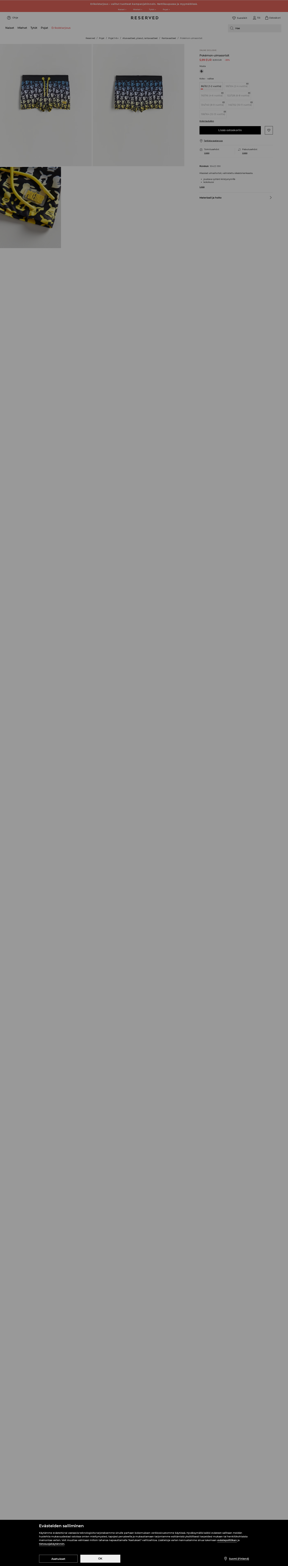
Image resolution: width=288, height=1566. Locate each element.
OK (100, 1558)
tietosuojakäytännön (51, 1543)
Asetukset (58, 1559)
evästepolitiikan (227, 1540)
